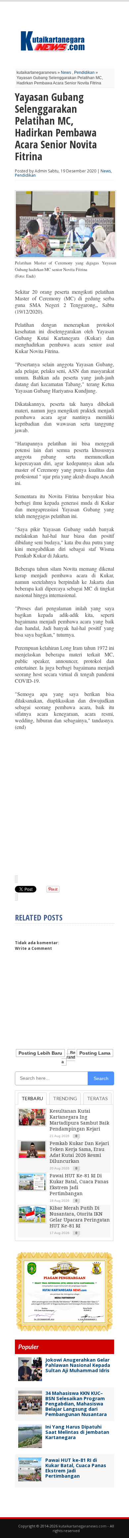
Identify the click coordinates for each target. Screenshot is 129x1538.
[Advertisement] (64, 802)
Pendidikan (84, 72)
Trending (65, 1098)
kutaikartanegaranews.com (83, 1525)
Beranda (68, 1057)
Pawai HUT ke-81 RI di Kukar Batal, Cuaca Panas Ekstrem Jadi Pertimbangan (75, 1468)
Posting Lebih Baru (40, 1053)
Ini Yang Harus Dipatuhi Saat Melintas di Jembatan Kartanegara (77, 1432)
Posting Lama (94, 1053)
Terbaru (32, 1098)
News (66, 72)
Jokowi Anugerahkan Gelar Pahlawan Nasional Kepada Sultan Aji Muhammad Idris (77, 1365)
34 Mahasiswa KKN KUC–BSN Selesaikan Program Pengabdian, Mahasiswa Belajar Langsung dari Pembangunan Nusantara (76, 1403)
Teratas (97, 1098)
